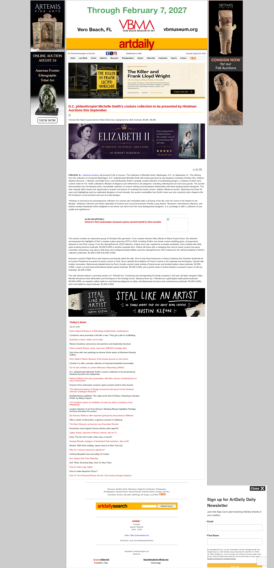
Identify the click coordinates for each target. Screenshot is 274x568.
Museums (114, 58)
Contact (183, 58)
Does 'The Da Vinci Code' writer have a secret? (90, 437)
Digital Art (141, 489)
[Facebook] (107, 55)
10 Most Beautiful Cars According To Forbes (89, 454)
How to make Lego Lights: (81, 467)
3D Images (145, 495)
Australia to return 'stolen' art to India (86, 339)
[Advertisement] (172, 341)
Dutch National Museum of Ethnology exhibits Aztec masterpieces (99, 331)
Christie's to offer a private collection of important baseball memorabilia (101, 363)
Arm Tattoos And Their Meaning (83, 458)
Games (140, 58)
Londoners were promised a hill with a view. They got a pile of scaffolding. (102, 335)
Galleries (103, 58)
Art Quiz (120, 495)
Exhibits (119, 489)
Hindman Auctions (91, 175)
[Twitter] (111, 55)
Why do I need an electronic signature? (87, 450)
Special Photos (122, 492)
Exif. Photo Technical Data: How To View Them (90, 462)
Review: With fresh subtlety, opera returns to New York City (96, 445)
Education (127, 495)
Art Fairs (166, 492)
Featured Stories (148, 492)
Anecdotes (112, 495)
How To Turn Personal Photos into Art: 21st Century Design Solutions (100, 475)
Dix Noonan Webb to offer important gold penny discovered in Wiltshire (101, 415)
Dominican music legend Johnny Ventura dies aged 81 (94, 428)
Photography (161, 489)
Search (174, 58)
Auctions (159, 492)
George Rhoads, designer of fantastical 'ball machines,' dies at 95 (99, 441)
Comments (162, 58)
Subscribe (151, 58)
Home (72, 58)
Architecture (150, 489)
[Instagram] (115, 55)
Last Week (83, 58)
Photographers (128, 58)
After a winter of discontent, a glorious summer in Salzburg (95, 420)
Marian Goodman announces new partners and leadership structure (100, 344)
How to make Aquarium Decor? (83, 471)
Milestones (132, 489)
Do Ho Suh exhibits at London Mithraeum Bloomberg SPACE (96, 367)
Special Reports (135, 492)
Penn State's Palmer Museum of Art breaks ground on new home (98, 359)
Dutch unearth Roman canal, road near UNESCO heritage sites (98, 348)
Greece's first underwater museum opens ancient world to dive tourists (123, 222)
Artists (93, 58)
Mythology (136, 495)
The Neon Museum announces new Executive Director (94, 424)
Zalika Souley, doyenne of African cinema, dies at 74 (93, 432)
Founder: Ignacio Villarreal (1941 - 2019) (136, 527)
